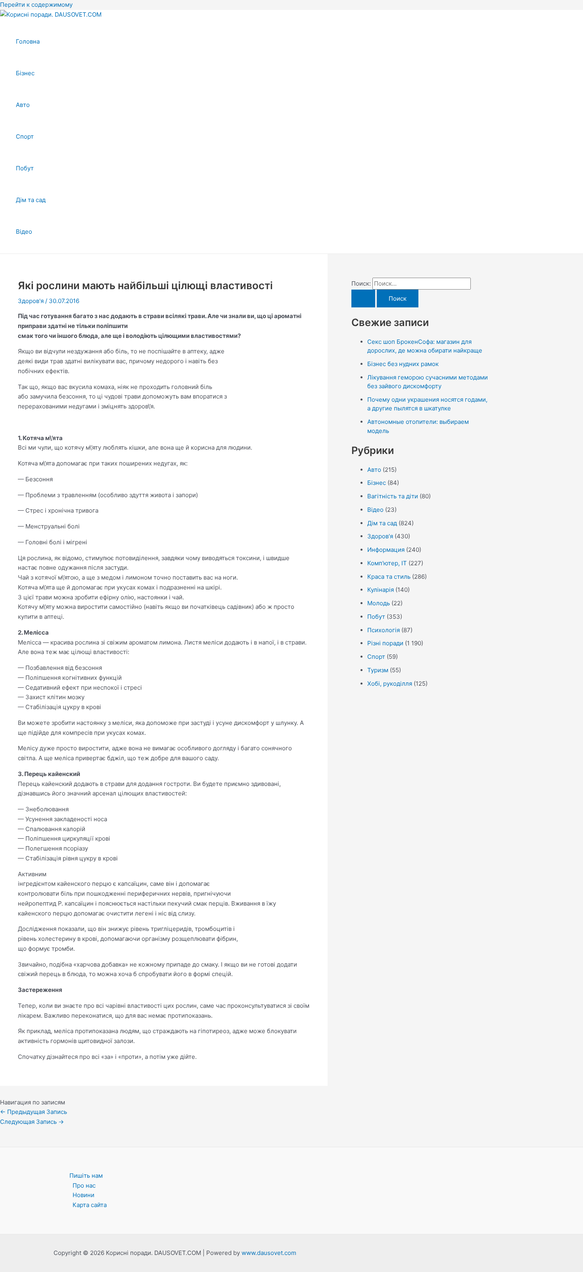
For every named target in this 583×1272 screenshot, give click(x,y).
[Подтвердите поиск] (363, 298)
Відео (24, 231)
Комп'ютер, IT (387, 563)
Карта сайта (90, 1205)
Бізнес (25, 73)
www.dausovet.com (269, 1253)
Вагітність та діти (392, 496)
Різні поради (385, 643)
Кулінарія (380, 589)
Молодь (378, 603)
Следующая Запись (32, 1121)
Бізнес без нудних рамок (403, 364)
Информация (386, 549)
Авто (23, 105)
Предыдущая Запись (33, 1112)
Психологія (383, 630)
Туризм (377, 670)
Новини (83, 1195)
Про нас (84, 1185)
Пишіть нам (86, 1175)
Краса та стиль (388, 576)
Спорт (25, 136)
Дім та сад (31, 200)
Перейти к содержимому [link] (36, 4)
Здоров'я (31, 301)
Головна (28, 41)
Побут (25, 168)
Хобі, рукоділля (389, 683)
